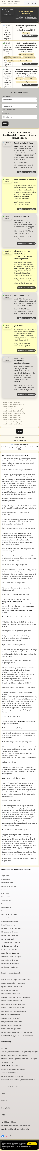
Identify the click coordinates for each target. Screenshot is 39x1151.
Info (21, 1148)
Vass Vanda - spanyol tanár (10, 1015)
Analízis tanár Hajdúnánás (12, 415)
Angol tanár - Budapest (9, 914)
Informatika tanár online (9, 960)
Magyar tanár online (8, 939)
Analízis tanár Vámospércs (12, 420)
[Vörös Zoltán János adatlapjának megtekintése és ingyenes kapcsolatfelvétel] (7, 296)
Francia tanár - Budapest (9, 949)
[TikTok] (10, 1136)
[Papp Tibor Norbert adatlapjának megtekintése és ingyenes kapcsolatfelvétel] (7, 217)
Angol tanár (5, 876)
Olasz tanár (5, 893)
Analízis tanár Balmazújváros (13, 411)
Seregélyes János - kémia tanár (11, 1022)
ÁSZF (3, 1094)
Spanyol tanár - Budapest (10, 953)
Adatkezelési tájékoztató (9, 1087)
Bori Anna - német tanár (9, 990)
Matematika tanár (7, 883)
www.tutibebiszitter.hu (22, 1125)
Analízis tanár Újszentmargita (13, 409)
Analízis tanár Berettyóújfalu (13, 422)
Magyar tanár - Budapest (9, 935)
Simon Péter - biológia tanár (10, 1029)
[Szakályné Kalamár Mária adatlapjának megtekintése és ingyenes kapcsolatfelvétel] (7, 144)
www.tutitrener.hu (23, 1129)
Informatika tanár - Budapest (11, 957)
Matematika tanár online (9, 932)
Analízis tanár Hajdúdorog (12, 417)
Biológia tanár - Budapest (10, 964)
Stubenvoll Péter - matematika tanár (13, 1011)
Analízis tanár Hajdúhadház (12, 424)
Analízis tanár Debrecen (11, 402)
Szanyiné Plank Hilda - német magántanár (15, 997)
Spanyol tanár (6, 900)
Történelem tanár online (9, 946)
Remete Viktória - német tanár (11, 1001)
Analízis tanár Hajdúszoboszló (13, 404)
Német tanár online (8, 925)
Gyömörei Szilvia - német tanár (11, 986)
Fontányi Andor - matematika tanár (13, 1008)
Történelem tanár (7, 890)
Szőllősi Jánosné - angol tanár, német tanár (15, 979)
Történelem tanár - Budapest (11, 942)
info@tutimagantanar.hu (17, 1069)
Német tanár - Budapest (9, 921)
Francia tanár (5, 897)
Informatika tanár (7, 904)
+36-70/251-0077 (16, 1066)
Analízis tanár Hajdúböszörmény (14, 413)
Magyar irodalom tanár (9, 886)
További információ (29, 36)
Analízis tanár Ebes (9, 407)
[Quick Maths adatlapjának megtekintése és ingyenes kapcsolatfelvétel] (7, 326)
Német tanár (5, 879)
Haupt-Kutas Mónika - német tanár (13, 983)
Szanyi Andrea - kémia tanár (11, 1018)
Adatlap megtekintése (26, 172)
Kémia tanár (5, 911)
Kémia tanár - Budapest (9, 967)
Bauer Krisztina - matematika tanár (13, 1004)
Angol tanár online (7, 918)
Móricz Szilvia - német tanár (10, 993)
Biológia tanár (6, 907)
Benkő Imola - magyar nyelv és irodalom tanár (17, 1032)
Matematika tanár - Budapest (11, 928)
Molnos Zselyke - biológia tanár (12, 1025)
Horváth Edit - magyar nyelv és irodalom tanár (17, 1036)
